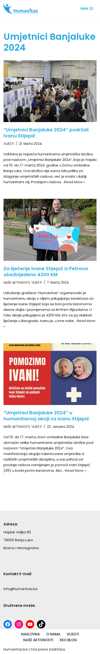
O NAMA (53, 634)
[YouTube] (30, 624)
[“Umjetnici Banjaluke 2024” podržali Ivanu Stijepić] (50, 91)
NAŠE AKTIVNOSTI (16, 282)
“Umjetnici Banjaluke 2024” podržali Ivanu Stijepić (46, 132)
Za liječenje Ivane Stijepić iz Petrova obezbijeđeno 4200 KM (45, 271)
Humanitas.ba (15, 649)
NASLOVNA (30, 634)
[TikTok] (41, 624)
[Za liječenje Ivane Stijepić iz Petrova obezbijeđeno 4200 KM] (50, 230)
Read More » (74, 181)
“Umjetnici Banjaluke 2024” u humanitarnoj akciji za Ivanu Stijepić (46, 415)
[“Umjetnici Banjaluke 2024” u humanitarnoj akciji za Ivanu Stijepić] (50, 374)
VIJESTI (8, 144)
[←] (22, 8)
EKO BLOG (68, 639)
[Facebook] (7, 624)
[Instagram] (19, 624)
